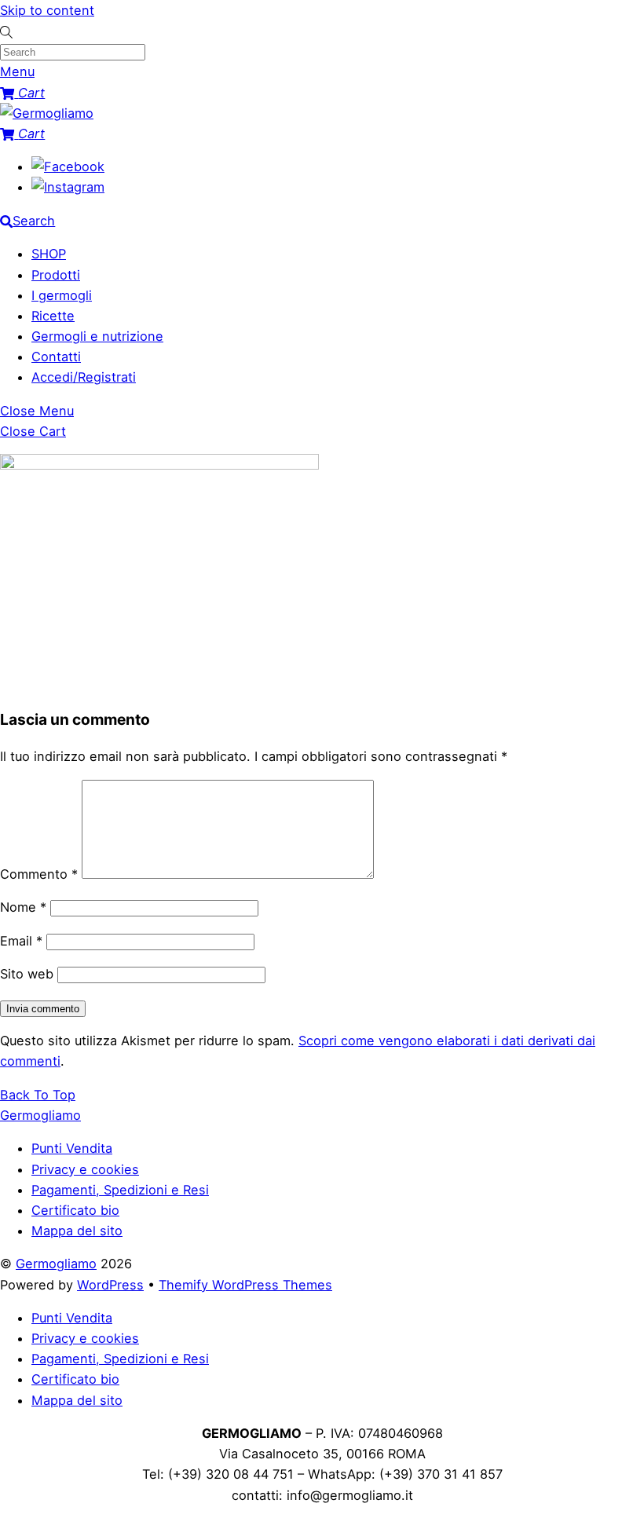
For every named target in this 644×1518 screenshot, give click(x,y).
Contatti (56, 356)
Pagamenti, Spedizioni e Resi (120, 1190)
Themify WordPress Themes (245, 1285)
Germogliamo (56, 1263)
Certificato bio (75, 1210)
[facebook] (67, 166)
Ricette (53, 316)
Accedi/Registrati (83, 377)
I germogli (61, 295)
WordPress (110, 1285)
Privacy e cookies (85, 1169)
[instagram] (67, 187)
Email (21, 941)
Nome (23, 907)
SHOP (48, 254)
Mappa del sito (77, 1230)
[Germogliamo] (46, 113)
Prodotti (55, 275)
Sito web (26, 974)
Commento (39, 874)
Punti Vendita (71, 1148)
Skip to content (47, 10)
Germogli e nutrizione (97, 336)
